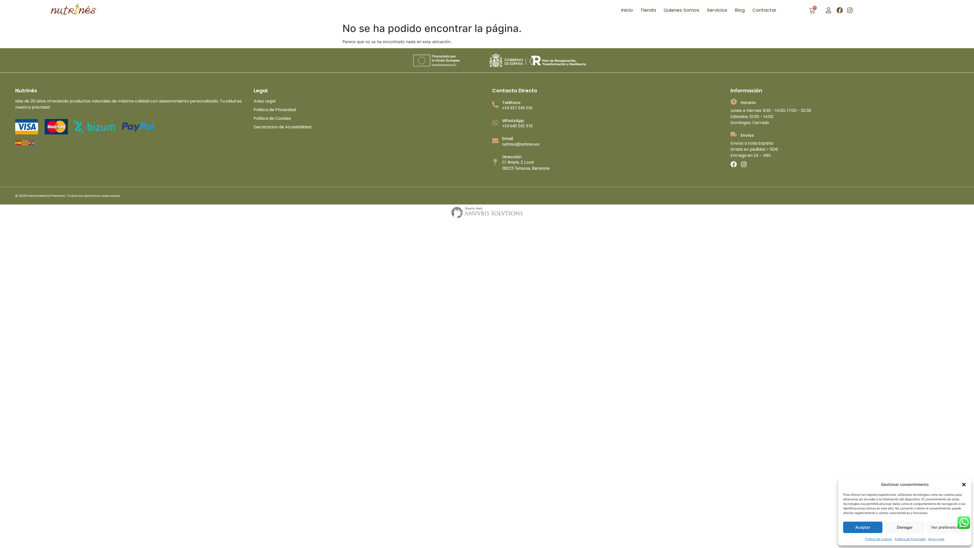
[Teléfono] (495, 104)
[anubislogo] (487, 212)
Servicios (717, 10)
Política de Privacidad (910, 539)
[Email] (495, 141)
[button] (963, 484)
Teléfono (511, 103)
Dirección (511, 157)
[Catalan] (25, 142)
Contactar (764, 10)
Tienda (648, 10)
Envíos (747, 135)
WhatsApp (513, 121)
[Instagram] (850, 10)
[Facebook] (840, 10)
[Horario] (733, 101)
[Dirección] (495, 162)
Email (507, 139)
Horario (748, 103)
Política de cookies (878, 539)
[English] (31, 142)
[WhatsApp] (495, 122)
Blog (740, 10)
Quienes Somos (681, 10)
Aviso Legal (936, 539)
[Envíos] (733, 134)
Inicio (627, 10)
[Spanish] (18, 142)
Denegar (905, 527)
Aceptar (862, 527)
